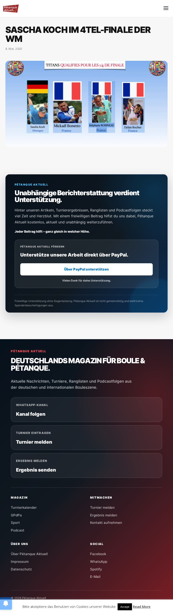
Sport (15, 522)
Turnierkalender (24, 507)
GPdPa (16, 515)
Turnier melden (102, 507)
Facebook (98, 554)
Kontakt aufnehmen (106, 522)
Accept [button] (124, 607)
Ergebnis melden (103, 515)
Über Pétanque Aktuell (29, 554)
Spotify (96, 569)
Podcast (17, 530)
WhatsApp (98, 561)
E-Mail (95, 576)
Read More (141, 606)
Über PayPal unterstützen (86, 269)
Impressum (20, 561)
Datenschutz (21, 569)
